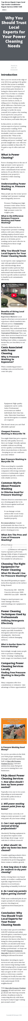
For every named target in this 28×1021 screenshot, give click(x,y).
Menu (4, 10)
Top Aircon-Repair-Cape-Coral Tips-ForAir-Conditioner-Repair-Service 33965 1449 (13, 4)
